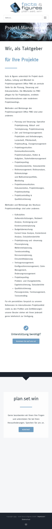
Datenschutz (26, 519)
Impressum (41, 516)
